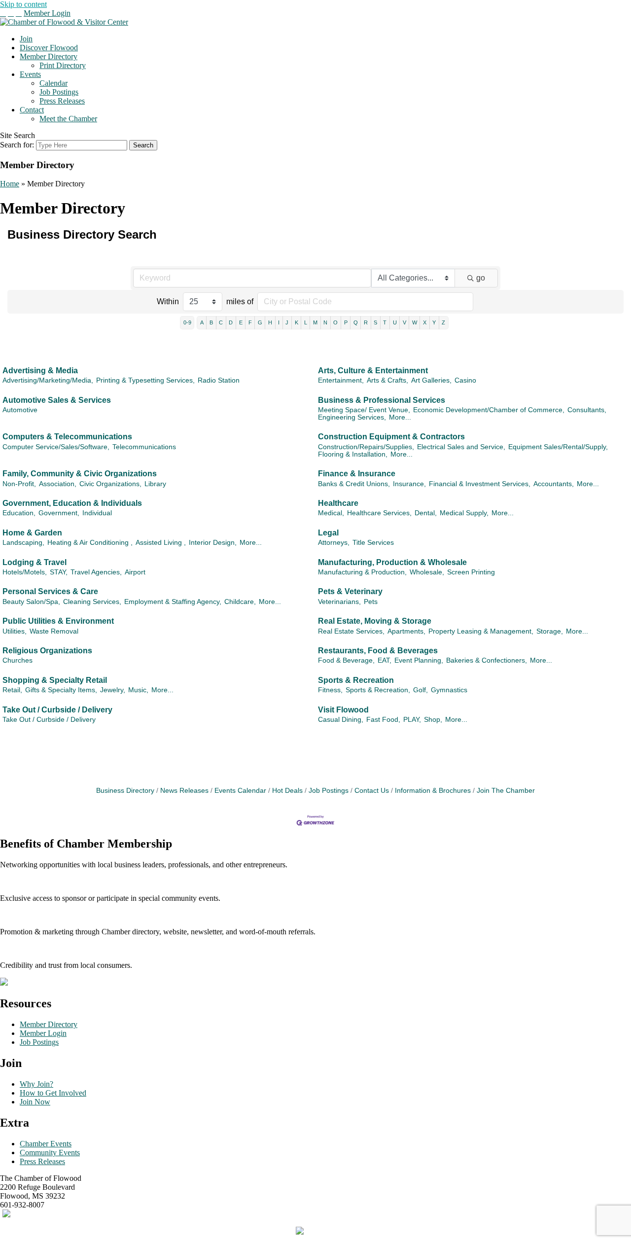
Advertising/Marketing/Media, (47, 380)
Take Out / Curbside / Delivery (57, 710)
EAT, (384, 660)
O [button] (335, 322)
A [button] (202, 322)
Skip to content (23, 4)
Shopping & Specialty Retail (54, 680)
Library (155, 484)
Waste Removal (54, 631)
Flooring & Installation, (352, 454)
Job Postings (58, 92)
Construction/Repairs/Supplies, (366, 447)
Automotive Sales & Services (56, 400)
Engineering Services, (352, 417)
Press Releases (62, 101)
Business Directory (125, 790)
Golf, (420, 690)
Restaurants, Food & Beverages (378, 650)
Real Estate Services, (351, 631)
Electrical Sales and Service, (461, 447)
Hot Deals (287, 790)
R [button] (366, 322)
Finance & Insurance (356, 473)
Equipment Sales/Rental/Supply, (558, 447)
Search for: (17, 145)
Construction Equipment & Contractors (391, 436)
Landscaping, (23, 542)
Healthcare (338, 503)
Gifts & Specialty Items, (61, 690)
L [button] (305, 322)
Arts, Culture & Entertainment (373, 370)
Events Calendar (240, 790)
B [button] (211, 322)
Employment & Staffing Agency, (172, 601)
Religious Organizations (47, 650)
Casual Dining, (340, 719)
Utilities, (14, 631)
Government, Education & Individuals (72, 503)
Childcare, (240, 601)
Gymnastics (449, 690)
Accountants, (553, 484)
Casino (465, 380)
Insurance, (409, 484)
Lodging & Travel (34, 562)
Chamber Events (45, 1143)
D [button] (231, 322)
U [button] (395, 322)
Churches (17, 660)
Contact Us (371, 790)
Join (26, 39)
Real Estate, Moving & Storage (374, 621)
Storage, (549, 631)
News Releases (184, 790)
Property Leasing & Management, (480, 631)
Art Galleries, (431, 380)
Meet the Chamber (68, 118)
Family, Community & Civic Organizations (79, 473)
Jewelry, (112, 690)
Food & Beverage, (346, 660)
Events (30, 74)
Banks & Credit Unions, (354, 484)
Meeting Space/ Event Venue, (364, 410)
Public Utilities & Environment (58, 621)
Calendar (53, 83)
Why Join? (36, 1084)
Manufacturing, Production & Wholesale (392, 562)
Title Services (373, 542)
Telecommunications (144, 447)
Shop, (433, 719)
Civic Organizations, (110, 484)
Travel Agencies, (96, 572)
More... (400, 417)
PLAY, (412, 719)
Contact (32, 110)
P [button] (346, 322)
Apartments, (406, 631)
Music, (138, 690)
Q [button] (355, 322)
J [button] (286, 322)
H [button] (270, 322)
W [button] (414, 322)
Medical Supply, (464, 513)
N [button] (325, 322)
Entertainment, (341, 380)
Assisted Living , (161, 542)
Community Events (50, 1152)
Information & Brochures (433, 790)
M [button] (315, 322)
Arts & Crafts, (387, 380)
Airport (135, 572)
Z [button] (443, 322)
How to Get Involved (53, 1093)
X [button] (424, 322)
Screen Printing (471, 572)
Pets (371, 601)
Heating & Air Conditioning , (90, 542)
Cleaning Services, (92, 601)
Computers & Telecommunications (67, 436)
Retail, (12, 690)
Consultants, (586, 410)
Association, (57, 484)
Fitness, (330, 690)
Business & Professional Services (381, 400)
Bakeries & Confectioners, (486, 660)
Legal (328, 533)
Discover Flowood (49, 47)
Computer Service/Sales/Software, (55, 447)
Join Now (35, 1102)
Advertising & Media (40, 370)
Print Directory (62, 65)
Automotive (19, 410)
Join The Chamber (506, 790)
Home (9, 183)
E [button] (241, 322)
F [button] (250, 322)
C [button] (221, 322)
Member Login (47, 13)
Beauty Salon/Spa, (31, 601)
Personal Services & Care (50, 591)
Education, (18, 513)
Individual (97, 513)
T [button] (384, 322)
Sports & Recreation (356, 680)
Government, (58, 513)
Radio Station (219, 380)
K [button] (296, 322)
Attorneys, (334, 542)
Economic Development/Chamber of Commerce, (488, 410)
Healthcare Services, (379, 513)
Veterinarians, (339, 601)
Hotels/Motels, (24, 572)
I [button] (279, 322)
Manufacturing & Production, (362, 572)
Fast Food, (383, 719)
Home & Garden (32, 533)
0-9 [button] (187, 322)
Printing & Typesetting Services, (145, 380)
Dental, (426, 513)
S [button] (375, 322)
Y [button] (434, 322)
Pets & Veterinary (350, 591)
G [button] (260, 322)
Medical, (331, 513)
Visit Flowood (343, 710)
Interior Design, (213, 542)
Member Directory (48, 56)
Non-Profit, (19, 484)
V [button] (404, 322)
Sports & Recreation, (378, 690)
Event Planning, (418, 660)
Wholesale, (427, 572)
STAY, (59, 572)
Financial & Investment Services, (479, 484)
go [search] (480, 278)
